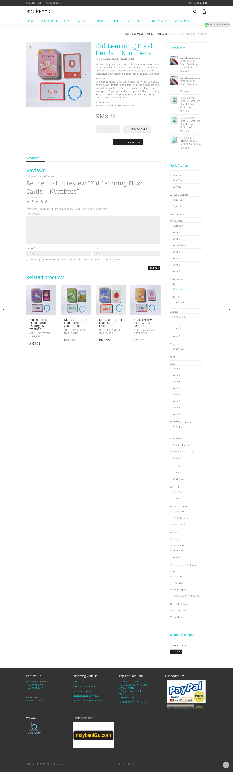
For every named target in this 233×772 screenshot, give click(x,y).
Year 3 (176, 375)
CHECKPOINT (49, 21)
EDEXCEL (100, 21)
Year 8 (176, 265)
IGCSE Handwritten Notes (133, 685)
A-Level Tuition (181, 511)
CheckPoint (176, 221)
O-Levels (175, 487)
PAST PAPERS (181, 21)
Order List (175, 533)
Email (97, 248)
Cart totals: (197, 3)
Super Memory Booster (186, 596)
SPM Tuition (179, 524)
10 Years (177, 438)
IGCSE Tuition (180, 518)
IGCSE (67, 21)
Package (175, 539)
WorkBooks (179, 349)
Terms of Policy (127, 764)
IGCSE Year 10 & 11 (180, 422)
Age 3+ (176, 297)
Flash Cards (162, 34)
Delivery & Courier (83, 691)
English (174, 344)
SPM (115, 21)
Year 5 (176, 388)
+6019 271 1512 (34, 688)
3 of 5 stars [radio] (37, 203)
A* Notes (178, 427)
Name (30, 248)
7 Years (177, 458)
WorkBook (178, 226)
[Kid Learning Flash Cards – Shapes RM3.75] (229, 309)
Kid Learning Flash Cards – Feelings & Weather (38, 324)
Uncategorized (178, 610)
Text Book (178, 466)
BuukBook (38, 11)
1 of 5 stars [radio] (28, 203)
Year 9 (176, 271)
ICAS (127, 21)
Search (176, 651)
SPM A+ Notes (127, 688)
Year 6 (176, 252)
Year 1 (176, 232)
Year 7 (176, 258)
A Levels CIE (177, 175)
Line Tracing (180, 302)
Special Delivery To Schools (88, 700)
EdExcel (174, 312)
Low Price (178, 583)
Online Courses (179, 507)
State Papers (180, 589)
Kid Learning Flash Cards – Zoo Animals (73, 323)
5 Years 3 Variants (183, 451)
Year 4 (176, 382)
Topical (177, 187)
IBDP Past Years (128, 697)
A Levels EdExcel (179, 195)
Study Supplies (179, 604)
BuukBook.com (34, 700)
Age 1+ (150, 34)
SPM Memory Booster (131, 691)
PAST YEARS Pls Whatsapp (133, 702)
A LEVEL (83, 21)
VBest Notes (177, 617)
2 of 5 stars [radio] (33, 203)
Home (126, 34)
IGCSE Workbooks (129, 681)
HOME (30, 21)
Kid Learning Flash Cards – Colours (143, 323)
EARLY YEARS (158, 21)
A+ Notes (178, 576)
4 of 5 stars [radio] (42, 203)
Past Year (178, 180)
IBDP (140, 21)
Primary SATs (177, 546)
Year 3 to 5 (179, 245)
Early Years (138, 34)
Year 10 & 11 (179, 317)
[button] (53, 320)
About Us (78, 681)
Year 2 (176, 239)
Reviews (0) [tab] (35, 158)
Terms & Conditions (84, 686)
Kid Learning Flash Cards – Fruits (108, 323)
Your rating (33, 197)
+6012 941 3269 (34, 685)
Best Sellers (177, 214)
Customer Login (34, 3)
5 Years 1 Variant (182, 445)
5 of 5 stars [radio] (47, 203)
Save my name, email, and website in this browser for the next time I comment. (76, 259)
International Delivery (85, 696)
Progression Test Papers (184, 565)
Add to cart (139, 129)
